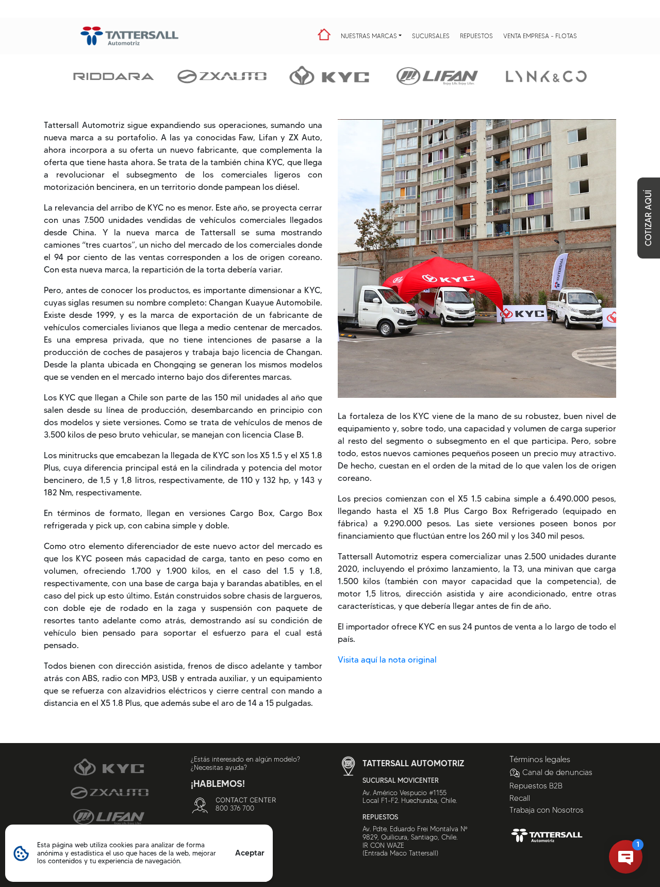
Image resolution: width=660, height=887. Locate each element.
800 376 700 (235, 808)
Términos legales (539, 759)
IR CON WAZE (383, 845)
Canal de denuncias (557, 772)
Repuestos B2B (536, 786)
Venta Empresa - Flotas (540, 36)
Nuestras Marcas (369, 36)
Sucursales (431, 36)
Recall (519, 798)
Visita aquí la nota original (387, 660)
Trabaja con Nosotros (546, 810)
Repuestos (476, 36)
